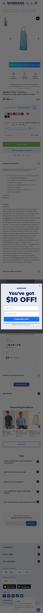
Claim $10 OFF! (21, 319)
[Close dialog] (39, 286)
